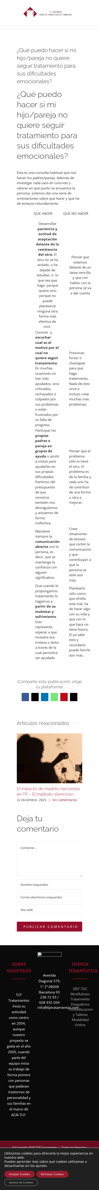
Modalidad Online (80, 1022)
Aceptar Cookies (19, 1174)
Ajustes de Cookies (21, 1182)
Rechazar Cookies (52, 1174)
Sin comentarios (64, 800)
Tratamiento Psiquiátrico (80, 1002)
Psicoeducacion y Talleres (80, 1012)
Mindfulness (80, 994)
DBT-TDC (80, 988)
